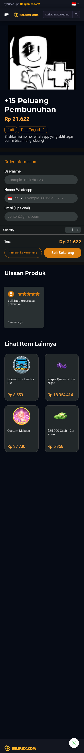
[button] (75, 4)
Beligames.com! (30, 4)
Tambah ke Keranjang (23, 252)
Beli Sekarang (62, 253)
